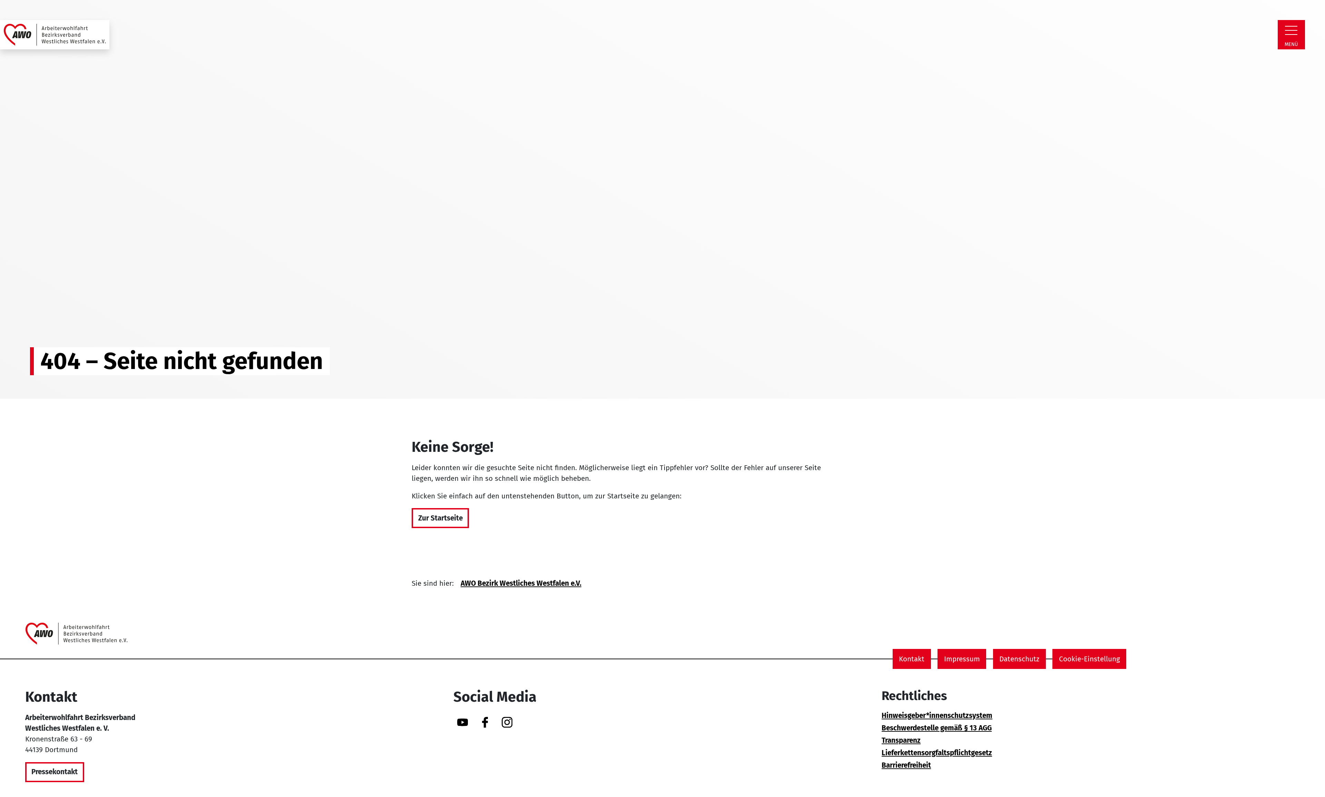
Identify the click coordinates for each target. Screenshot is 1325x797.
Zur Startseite (440, 518)
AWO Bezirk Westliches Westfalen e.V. (521, 583)
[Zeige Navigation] (1291, 30)
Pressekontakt (54, 772)
